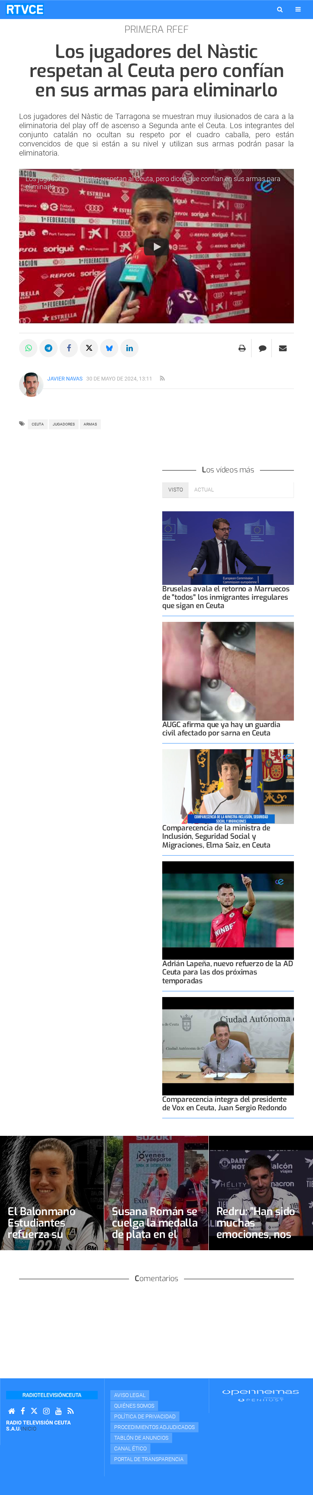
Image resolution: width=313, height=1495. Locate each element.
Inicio (28, 1429)
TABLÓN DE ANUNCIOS (141, 1438)
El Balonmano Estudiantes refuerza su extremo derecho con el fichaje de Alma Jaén (49, 1240)
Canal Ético (130, 1448)
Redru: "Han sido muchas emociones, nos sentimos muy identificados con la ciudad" (257, 1240)
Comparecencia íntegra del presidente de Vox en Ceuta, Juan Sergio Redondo (224, 1104)
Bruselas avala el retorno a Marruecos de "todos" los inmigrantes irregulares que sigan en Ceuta (226, 597)
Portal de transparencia (149, 1459)
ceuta (38, 424)
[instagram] (46, 1411)
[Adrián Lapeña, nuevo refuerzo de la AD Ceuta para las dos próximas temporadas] (228, 910)
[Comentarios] (262, 348)
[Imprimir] (242, 348)
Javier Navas (64, 379)
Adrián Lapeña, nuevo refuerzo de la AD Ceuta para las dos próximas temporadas (227, 972)
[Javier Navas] (31, 385)
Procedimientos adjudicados (154, 1427)
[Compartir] (28, 348)
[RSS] (71, 1411)
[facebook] (23, 1411)
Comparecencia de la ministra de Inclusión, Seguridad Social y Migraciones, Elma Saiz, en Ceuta (216, 836)
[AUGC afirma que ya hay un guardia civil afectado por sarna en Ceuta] (228, 671)
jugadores (64, 424)
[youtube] (58, 1411)
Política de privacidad (145, 1416)
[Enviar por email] (283, 348)
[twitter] (34, 1411)
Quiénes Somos (134, 1406)
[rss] (162, 379)
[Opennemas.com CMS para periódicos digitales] (261, 1395)
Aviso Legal (129, 1395)
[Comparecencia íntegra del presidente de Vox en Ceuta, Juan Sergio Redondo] (228, 1046)
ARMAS (90, 424)
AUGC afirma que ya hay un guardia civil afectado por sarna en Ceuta (221, 729)
